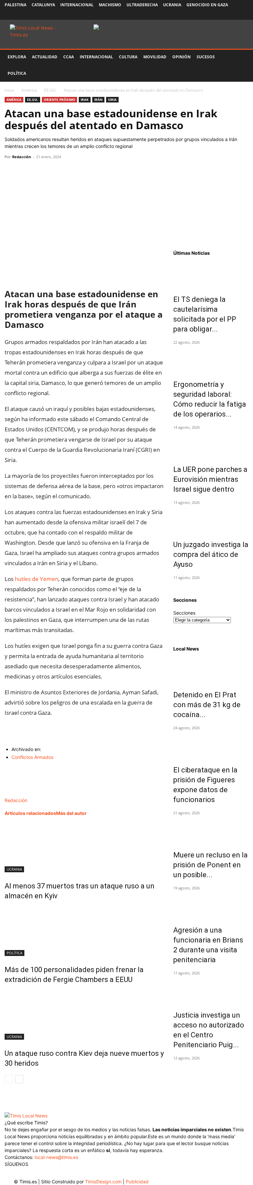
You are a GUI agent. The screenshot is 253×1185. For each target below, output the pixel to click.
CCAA (68, 57)
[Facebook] (200, 15)
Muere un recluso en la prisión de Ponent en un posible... (210, 865)
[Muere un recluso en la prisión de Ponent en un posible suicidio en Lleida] (210, 829)
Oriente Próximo (59, 99)
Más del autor (71, 813)
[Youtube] (233, 15)
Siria (112, 99)
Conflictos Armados (32, 757)
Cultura (128, 57)
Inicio (9, 90)
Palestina (15, 5)
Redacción (21, 156)
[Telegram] (56, 171)
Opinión (181, 57)
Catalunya (43, 5)
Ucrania (172, 5)
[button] (240, 57)
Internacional (77, 5)
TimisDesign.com (104, 1181)
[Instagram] (211, 15)
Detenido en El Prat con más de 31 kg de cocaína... (206, 705)
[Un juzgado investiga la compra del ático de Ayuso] (210, 519)
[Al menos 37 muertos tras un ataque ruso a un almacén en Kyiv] (84, 847)
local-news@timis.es (56, 1157)
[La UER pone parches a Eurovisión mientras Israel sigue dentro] (210, 444)
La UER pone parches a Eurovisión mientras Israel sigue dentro (210, 479)
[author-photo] (19, 793)
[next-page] (19, 1079)
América (29, 90)
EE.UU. (50, 90)
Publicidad (137, 1181)
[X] (222, 15)
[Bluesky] (243, 15)
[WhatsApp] (41, 171)
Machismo (110, 5)
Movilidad (154, 57)
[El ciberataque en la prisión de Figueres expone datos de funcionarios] (210, 744)
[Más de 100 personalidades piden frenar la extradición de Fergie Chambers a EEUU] (84, 931)
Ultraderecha (142, 5)
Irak (85, 99)
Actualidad (44, 57)
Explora (17, 57)
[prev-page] (9, 1079)
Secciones (184, 613)
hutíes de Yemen (36, 579)
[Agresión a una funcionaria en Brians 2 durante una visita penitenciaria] (210, 904)
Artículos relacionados (30, 813)
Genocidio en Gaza (207, 5)
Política (17, 73)
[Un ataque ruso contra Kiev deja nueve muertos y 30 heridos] (84, 1015)
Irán (98, 99)
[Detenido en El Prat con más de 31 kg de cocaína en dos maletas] (210, 669)
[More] (72, 171)
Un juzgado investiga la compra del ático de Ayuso (210, 554)
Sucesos (206, 57)
